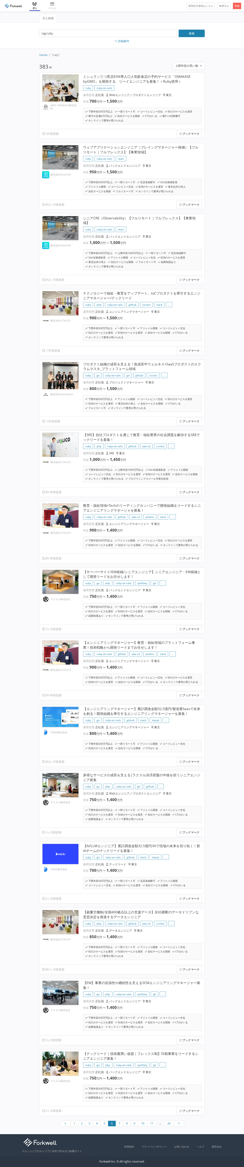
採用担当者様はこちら (200, 5)
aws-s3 (146, 446)
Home (43, 55)
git (128, 375)
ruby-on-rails (104, 88)
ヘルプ (200, 1146)
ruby (88, 88)
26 (169, 1123)
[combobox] (108, 33)
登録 (237, 5)
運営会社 (217, 1146)
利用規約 (129, 1146)
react (121, 158)
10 (142, 1123)
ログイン (224, 5)
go (98, 375)
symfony (142, 583)
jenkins (150, 517)
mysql (155, 720)
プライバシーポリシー (154, 1146)
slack (159, 304)
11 (151, 1123)
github (132, 304)
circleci (146, 304)
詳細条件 (123, 41)
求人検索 (48, 18)
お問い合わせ (181, 1146)
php (99, 304)
